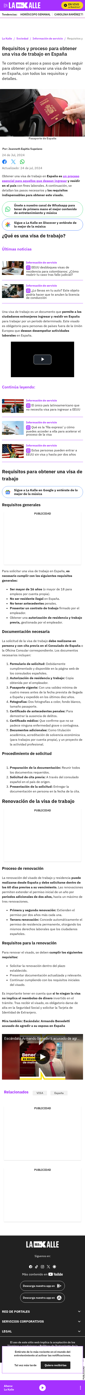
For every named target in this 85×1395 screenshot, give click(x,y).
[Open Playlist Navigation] (80, 1388)
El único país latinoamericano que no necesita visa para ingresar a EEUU (53, 407)
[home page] (42, 1244)
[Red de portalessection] (79, 1311)
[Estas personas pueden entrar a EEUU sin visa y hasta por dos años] (13, 451)
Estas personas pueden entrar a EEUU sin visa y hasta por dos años (51, 452)
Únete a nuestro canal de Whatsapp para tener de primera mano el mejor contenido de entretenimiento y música (45, 209)
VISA (40, 1093)
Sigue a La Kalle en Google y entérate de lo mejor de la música (46, 492)
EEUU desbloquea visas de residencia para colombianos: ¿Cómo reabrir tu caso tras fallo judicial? (52, 271)
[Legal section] (79, 1331)
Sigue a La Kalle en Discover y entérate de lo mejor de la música (45, 224)
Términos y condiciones (22, 1346)
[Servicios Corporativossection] (79, 1321)
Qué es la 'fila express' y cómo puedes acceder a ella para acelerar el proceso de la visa (53, 430)
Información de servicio (48, 38)
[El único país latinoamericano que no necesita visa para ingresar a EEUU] (13, 406)
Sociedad (22, 38)
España (59, 1093)
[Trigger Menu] (5, 5)
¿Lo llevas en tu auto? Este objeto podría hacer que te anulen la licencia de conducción (52, 294)
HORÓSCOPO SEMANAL (35, 14)
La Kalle (7, 38)
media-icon (42, 1387)
